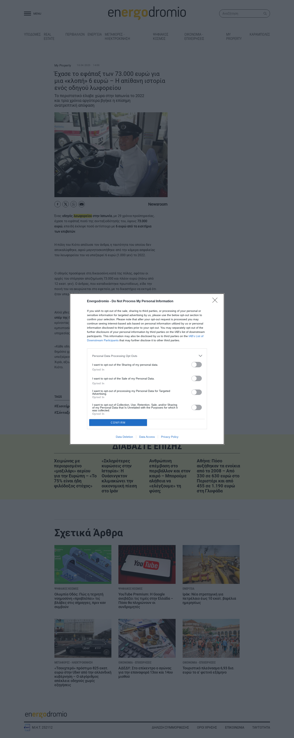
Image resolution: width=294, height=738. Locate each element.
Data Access (147, 436)
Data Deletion (124, 436)
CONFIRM (118, 422)
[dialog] (147, 369)
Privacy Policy (169, 436)
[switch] (196, 364)
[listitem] (147, 356)
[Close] (216, 301)
